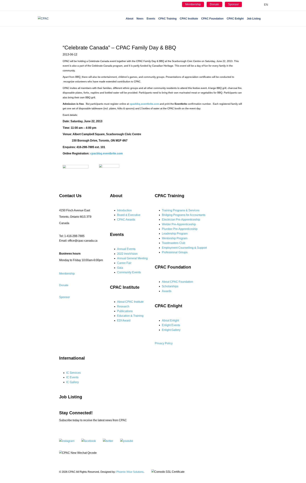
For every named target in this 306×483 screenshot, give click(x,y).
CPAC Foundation (212, 18)
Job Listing (254, 18)
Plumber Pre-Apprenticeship (179, 228)
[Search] (265, 19)
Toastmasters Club (173, 242)
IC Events (72, 377)
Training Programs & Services (180, 210)
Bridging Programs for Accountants (183, 214)
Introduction (124, 210)
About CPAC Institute (130, 301)
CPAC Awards (126, 219)
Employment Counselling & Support (184, 247)
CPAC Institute (189, 18)
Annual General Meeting (132, 258)
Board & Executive (128, 214)
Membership (193, 4)
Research (123, 306)
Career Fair (124, 262)
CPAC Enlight (235, 18)
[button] (67, 273)
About (129, 18)
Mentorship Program (174, 238)
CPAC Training (167, 18)
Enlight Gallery (171, 329)
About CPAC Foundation (177, 281)
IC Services (73, 372)
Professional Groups (175, 252)
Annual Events (126, 248)
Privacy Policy (164, 343)
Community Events (129, 272)
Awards (166, 291)
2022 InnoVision (127, 253)
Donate (214, 4)
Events (151, 18)
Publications (125, 311)
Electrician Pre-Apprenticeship (181, 219)
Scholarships (170, 286)
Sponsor (233, 4)
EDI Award (124, 320)
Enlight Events (171, 325)
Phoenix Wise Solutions (130, 471)
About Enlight (170, 320)
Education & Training (130, 315)
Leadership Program (175, 233)
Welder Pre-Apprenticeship (179, 224)
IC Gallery (72, 382)
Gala (120, 267)
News (140, 18)
